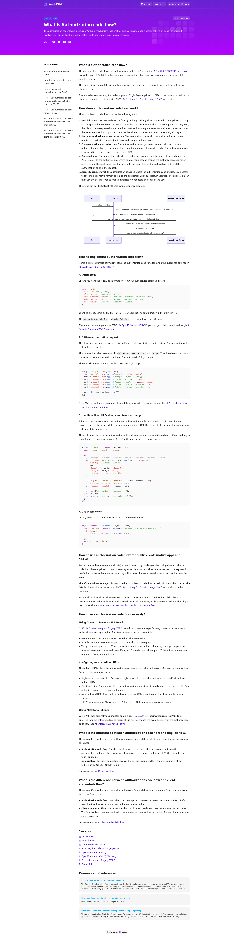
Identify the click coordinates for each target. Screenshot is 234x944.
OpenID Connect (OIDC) (134, 325)
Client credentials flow (112, 822)
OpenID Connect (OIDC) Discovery (96, 329)
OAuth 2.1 (142, 715)
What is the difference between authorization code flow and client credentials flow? (58, 133)
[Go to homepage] (53, 4)
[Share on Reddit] (59, 42)
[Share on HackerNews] (69, 42)
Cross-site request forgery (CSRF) (105, 628)
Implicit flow (107, 771)
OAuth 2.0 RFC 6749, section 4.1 (172, 71)
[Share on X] (53, 42)
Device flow (87, 836)
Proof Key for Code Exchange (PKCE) (143, 99)
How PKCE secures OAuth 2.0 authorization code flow (127, 605)
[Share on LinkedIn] (64, 42)
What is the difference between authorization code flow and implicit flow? (58, 121)
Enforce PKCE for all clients (111, 723)
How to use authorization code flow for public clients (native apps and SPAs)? (58, 100)
